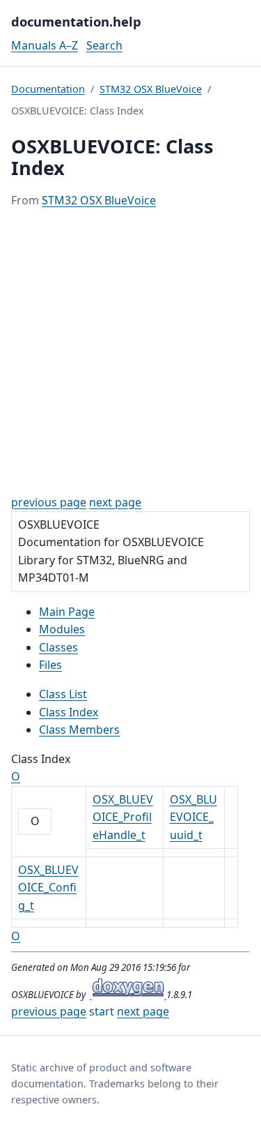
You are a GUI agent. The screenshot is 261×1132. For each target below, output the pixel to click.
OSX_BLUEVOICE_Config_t (48, 887)
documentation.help (76, 21)
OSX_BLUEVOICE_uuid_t (193, 817)
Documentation (48, 89)
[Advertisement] (130, 352)
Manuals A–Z (44, 45)
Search (104, 45)
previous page (48, 502)
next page (115, 502)
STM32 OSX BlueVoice (151, 89)
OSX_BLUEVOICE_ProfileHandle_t (123, 817)
